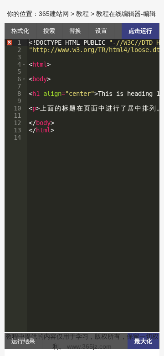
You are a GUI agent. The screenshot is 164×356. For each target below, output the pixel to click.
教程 (82, 13)
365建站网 (54, 13)
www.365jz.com (89, 346)
